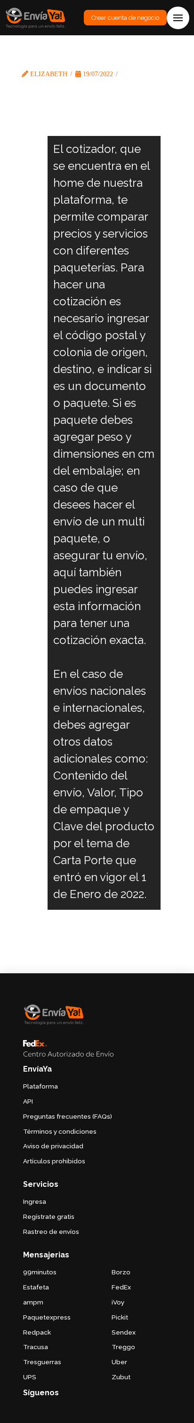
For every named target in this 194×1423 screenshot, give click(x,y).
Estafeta (36, 1287)
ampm (33, 1302)
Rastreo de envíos (51, 1231)
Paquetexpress (47, 1317)
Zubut (121, 1377)
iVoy (118, 1302)
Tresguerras (42, 1362)
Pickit (120, 1317)
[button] (178, 18)
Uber (119, 1362)
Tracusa (35, 1347)
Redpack (37, 1332)
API (28, 1101)
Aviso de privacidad (53, 1146)
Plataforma (40, 1086)
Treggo (123, 1347)
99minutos (40, 1272)
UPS (29, 1377)
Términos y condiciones (60, 1131)
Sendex (124, 1332)
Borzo (121, 1272)
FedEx (121, 1287)
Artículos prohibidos (54, 1161)
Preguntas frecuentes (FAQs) (67, 1116)
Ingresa (34, 1201)
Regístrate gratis (48, 1216)
